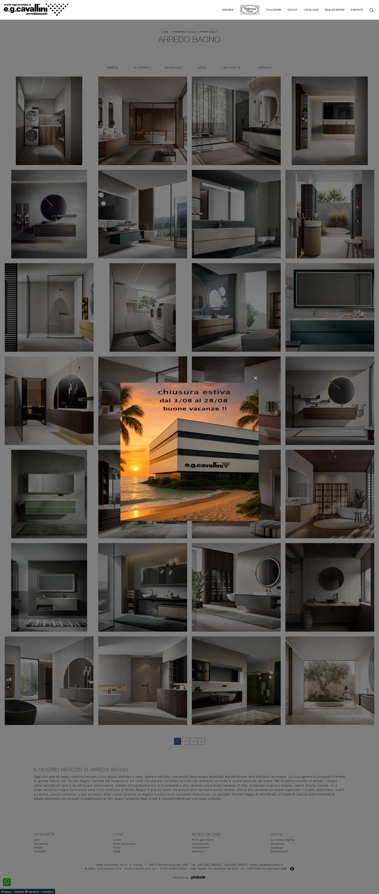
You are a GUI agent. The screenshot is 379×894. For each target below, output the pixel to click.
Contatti (357, 9)
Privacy (6, 891)
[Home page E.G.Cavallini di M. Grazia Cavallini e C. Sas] (56, 9)
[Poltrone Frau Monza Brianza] (250, 10)
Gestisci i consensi (41, 891)
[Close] (255, 378)
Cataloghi (311, 9)
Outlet (293, 9)
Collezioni (273, 9)
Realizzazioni (334, 9)
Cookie (19, 891)
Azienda (228, 9)
